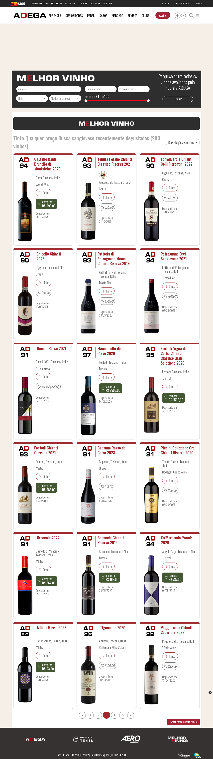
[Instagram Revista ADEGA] (184, 15)
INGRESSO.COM (40, 3)
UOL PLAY (95, 3)
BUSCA (165, 3)
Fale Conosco (97, 755)
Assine (163, 15)
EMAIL (199, 3)
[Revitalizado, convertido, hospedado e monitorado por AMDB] (197, 755)
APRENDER (55, 15)
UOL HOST (56, 3)
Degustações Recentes (181, 142)
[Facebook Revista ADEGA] (177, 15)
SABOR (103, 15)
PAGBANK (70, 3)
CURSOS (82, 3)
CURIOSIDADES (74, 15)
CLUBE (145, 15)
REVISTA (132, 15)
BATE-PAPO (182, 3)
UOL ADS (107, 3)
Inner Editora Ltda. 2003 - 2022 (72, 755)
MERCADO (117, 15)
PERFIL (91, 15)
